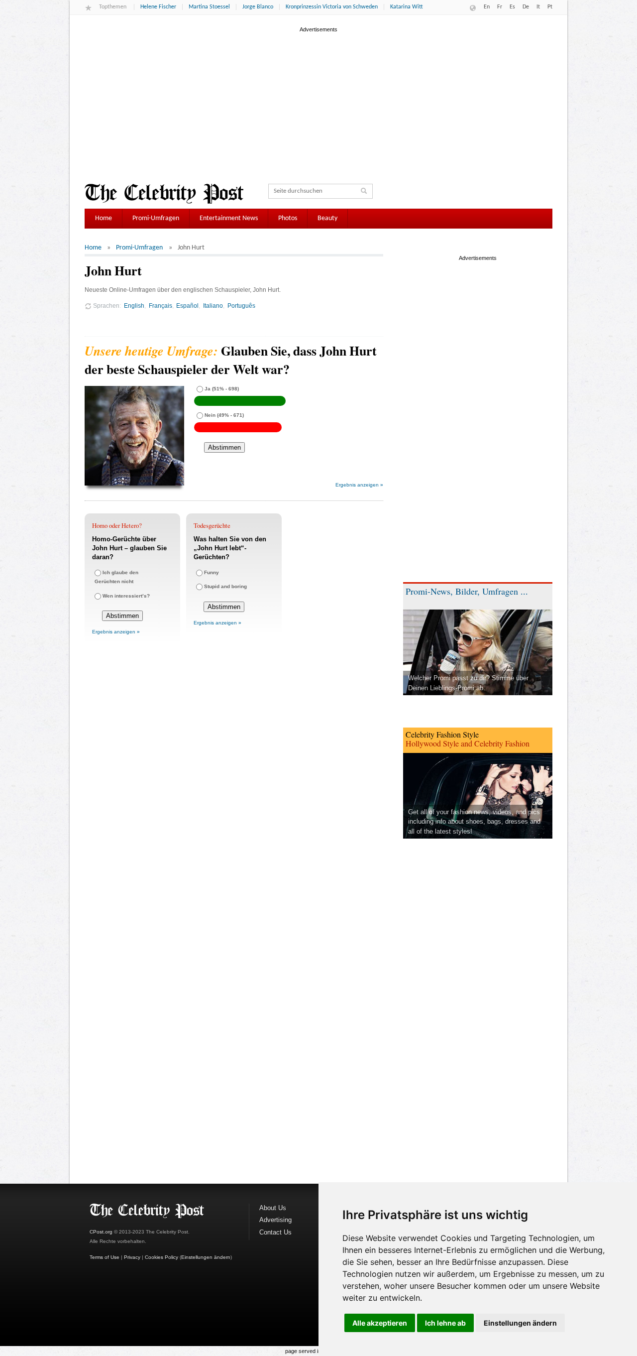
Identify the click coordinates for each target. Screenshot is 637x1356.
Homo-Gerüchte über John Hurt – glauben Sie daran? (129, 548)
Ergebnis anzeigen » (359, 485)
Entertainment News (229, 218)
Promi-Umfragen (155, 218)
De (526, 7)
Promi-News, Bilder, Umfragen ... (467, 591)
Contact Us (275, 1232)
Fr (499, 7)
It (538, 7)
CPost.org (101, 1231)
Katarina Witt (406, 7)
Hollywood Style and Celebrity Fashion (468, 743)
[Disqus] (234, 788)
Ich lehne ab (445, 1323)
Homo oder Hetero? (117, 525)
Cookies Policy (161, 1257)
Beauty (327, 218)
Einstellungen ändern (520, 1323)
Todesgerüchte (212, 525)
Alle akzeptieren (379, 1323)
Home (103, 218)
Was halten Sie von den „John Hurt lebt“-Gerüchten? (230, 548)
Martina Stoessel (209, 7)
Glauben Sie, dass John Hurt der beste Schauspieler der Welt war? (231, 359)
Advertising (275, 1220)
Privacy (132, 1257)
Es (512, 7)
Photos (287, 218)
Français (160, 305)
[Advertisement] (318, 104)
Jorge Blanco (257, 7)
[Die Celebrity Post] (164, 194)
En (487, 7)
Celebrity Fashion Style (442, 734)
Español (187, 305)
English (134, 305)
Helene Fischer (158, 7)
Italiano (213, 305)
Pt (549, 7)
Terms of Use (104, 1257)
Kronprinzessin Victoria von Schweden (332, 7)
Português (241, 305)
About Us (272, 1208)
